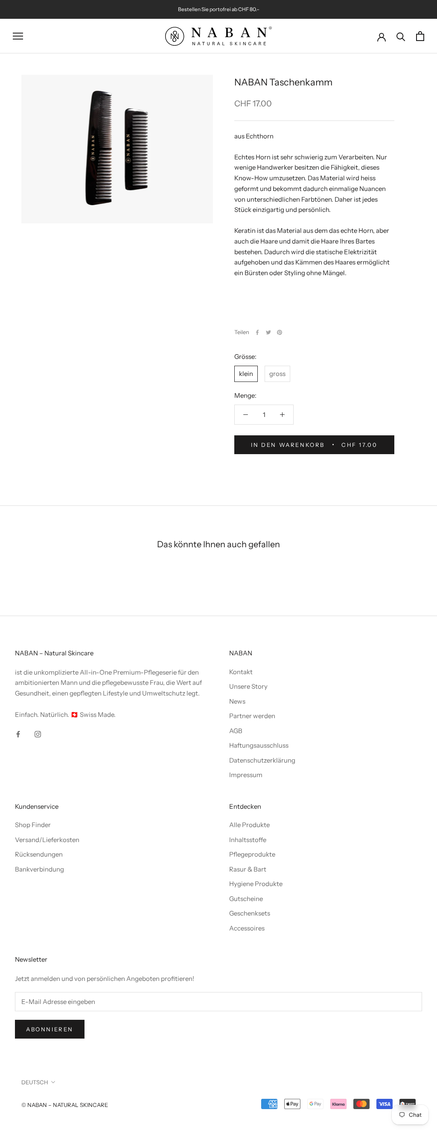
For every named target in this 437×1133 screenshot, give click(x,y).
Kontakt (241, 672)
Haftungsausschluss (258, 745)
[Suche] (400, 36)
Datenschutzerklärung (262, 760)
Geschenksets (249, 913)
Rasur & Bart (247, 869)
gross (277, 374)
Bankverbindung (39, 869)
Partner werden (252, 716)
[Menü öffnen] (18, 36)
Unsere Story (248, 686)
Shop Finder (33, 825)
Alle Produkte (249, 825)
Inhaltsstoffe (247, 840)
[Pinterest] (279, 332)
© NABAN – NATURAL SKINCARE (64, 1104)
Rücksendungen (39, 854)
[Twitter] (268, 332)
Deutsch (34, 1082)
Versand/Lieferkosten (47, 840)
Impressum (245, 775)
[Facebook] (257, 332)
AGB (235, 731)
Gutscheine (246, 899)
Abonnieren (49, 1029)
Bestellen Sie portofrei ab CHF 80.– (218, 9)
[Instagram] (38, 733)
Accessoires (247, 928)
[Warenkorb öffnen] (420, 36)
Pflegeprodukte (252, 854)
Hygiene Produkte (256, 884)
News (237, 701)
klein (246, 374)
